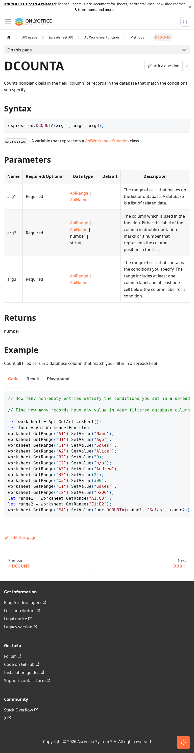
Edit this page (23, 537)
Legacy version (18, 627)
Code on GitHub (19, 664)
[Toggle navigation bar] (8, 22)
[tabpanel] (97, 454)
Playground (58, 379)
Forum (10, 656)
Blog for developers (23, 602)
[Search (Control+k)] (185, 22)
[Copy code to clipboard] (184, 125)
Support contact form (25, 680)
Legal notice (15, 619)
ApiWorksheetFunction (107, 141)
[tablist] (97, 379)
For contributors (20, 610)
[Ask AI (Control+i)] (183, 742)
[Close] (190, 7)
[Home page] (9, 37)
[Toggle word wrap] (174, 397)
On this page (19, 50)
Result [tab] (33, 379)
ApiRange (79, 193)
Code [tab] (13, 379)
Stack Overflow (18, 710)
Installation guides (21, 672)
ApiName (78, 199)
